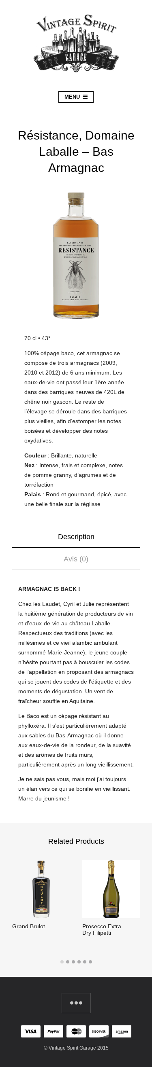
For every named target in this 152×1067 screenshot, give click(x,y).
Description (76, 537)
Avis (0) (76, 559)
